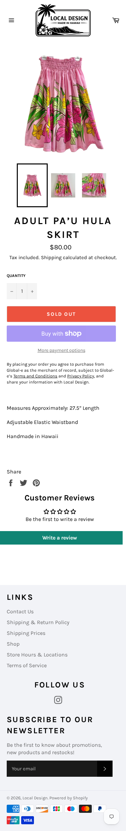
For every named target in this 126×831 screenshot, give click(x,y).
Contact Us (20, 611)
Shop (13, 644)
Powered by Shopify (68, 797)
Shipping (51, 257)
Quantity (16, 275)
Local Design (35, 797)
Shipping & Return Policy (38, 622)
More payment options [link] (61, 350)
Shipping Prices (26, 633)
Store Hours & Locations (37, 654)
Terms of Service (27, 665)
